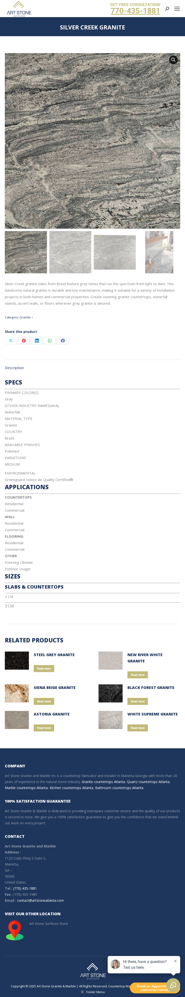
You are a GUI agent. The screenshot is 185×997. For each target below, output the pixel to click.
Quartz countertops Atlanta (148, 781)
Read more (44, 668)
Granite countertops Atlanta (103, 781)
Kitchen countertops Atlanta (71, 787)
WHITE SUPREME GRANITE (152, 714)
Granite (25, 317)
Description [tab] (14, 367)
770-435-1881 (135, 10)
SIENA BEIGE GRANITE (55, 687)
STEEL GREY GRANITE (54, 654)
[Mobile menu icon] (177, 9)
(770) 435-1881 (25, 888)
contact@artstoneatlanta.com (40, 900)
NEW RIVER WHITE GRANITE (145, 658)
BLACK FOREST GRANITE (150, 687)
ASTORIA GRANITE (52, 714)
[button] (173, 59)
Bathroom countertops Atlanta (119, 787)
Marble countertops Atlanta (26, 787)
